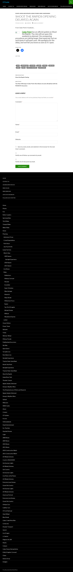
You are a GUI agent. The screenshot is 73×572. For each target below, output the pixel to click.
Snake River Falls (7, 377)
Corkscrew (6, 523)
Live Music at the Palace (9, 476)
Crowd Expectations (21, 6)
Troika (4, 332)
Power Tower (6, 326)
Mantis (4, 542)
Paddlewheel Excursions (9, 342)
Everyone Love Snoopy (9, 498)
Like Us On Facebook (53, 6)
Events (17, 13)
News (18, 67)
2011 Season (7, 266)
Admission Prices (8, 237)
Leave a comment (38, 23)
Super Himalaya (8, 288)
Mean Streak (7, 297)
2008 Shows (6, 437)
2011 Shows (6, 447)
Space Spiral (6, 348)
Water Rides (46, 13)
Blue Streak (6, 517)
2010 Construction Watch (10, 450)
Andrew (28, 23)
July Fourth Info (8, 246)
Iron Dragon (6, 533)
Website (18, 139)
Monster (6, 281)
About (4, 409)
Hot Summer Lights (8, 463)
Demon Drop (6, 558)
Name (17, 124)
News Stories (35, 13)
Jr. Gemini (5, 536)
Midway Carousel (9, 278)
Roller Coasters (7, 215)
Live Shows (7, 269)
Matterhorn (7, 275)
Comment (18, 102)
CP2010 (39, 65)
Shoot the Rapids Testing (22, 76)
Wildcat (6, 313)
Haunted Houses (7, 431)
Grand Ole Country (8, 485)
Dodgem (5, 562)
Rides (41, 13)
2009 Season (7, 256)
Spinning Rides (7, 218)
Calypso (5, 546)
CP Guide (6, 2)
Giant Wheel (6, 514)
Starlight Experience (10, 259)
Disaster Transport (8, 527)
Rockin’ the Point (7, 364)
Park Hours (33, 6)
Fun (4, 211)
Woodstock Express (9, 316)
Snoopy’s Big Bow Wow (9, 386)
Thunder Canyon (7, 380)
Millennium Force (9, 301)
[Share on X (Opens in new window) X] (17, 50)
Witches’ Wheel (7, 336)
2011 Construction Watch (10, 453)
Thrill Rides (6, 221)
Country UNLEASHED (9, 460)
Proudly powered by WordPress (10, 569)
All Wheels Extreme (8, 456)
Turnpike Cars (6, 351)
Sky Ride (5, 345)
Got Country (6, 469)
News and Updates (25, 13)
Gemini (5, 530)
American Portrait (8, 495)
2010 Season (7, 262)
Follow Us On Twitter (66, 6)
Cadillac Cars (6, 507)
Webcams (5, 402)
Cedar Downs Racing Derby (10, 549)
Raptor (6, 304)
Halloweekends (7, 421)
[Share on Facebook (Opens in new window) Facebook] (22, 50)
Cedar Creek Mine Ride (9, 520)
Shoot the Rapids (32, 67)
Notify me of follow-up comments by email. (28, 155)
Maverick (7, 294)
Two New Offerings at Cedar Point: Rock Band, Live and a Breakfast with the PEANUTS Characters (36, 83)
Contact (5, 412)
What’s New (7, 253)
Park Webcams (41, 6)
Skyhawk (5, 329)
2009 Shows (6, 441)
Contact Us (11, 6)
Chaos (4, 555)
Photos (5, 208)
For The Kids (6, 428)
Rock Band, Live (7, 355)
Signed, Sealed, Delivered (9, 383)
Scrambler (7, 285)
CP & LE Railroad (7, 511)
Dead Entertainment (8, 425)
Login (4, 434)
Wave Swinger (8, 291)
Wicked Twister (8, 310)
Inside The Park (7, 250)
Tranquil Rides (7, 224)
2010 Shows (6, 444)
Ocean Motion (7, 323)
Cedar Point (27, 32)
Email (17, 132)
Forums (5, 418)
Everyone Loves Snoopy (9, 482)
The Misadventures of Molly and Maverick (14, 390)
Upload (5, 399)
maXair (6, 320)
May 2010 (51, 65)
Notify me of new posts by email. (25, 161)
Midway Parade (7, 339)
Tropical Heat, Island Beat (10, 361)
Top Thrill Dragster (9, 307)
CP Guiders (6, 415)
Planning (5, 234)
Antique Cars (6, 504)
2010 (18, 65)
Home (4, 6)
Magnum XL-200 (7, 539)
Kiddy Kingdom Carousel (10, 552)
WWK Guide (6, 406)
